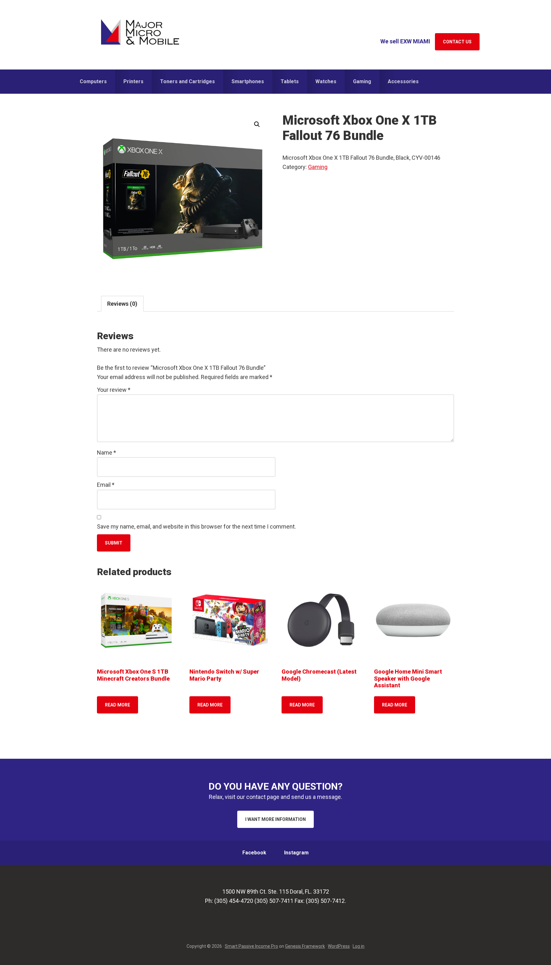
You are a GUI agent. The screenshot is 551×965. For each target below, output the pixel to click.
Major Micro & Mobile (140, 32)
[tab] (122, 303)
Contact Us (457, 41)
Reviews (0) (122, 303)
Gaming (317, 167)
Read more (117, 704)
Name (106, 452)
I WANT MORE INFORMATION (275, 819)
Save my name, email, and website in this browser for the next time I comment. (196, 526)
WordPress (339, 946)
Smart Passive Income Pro (251, 946)
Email (105, 484)
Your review (113, 389)
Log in (358, 946)
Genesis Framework (305, 946)
